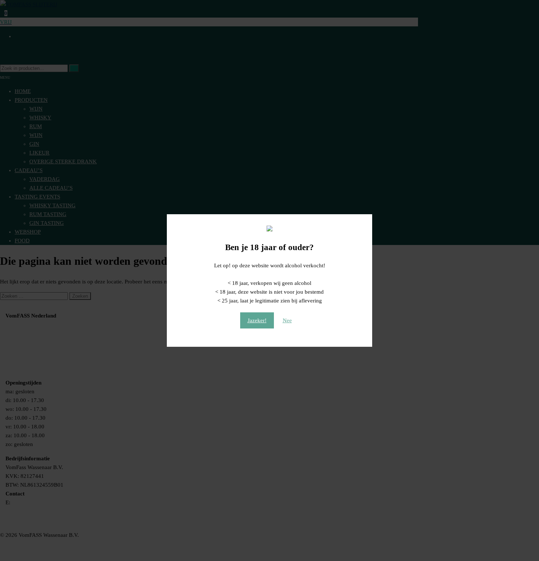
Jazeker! (257, 320)
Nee (287, 320)
